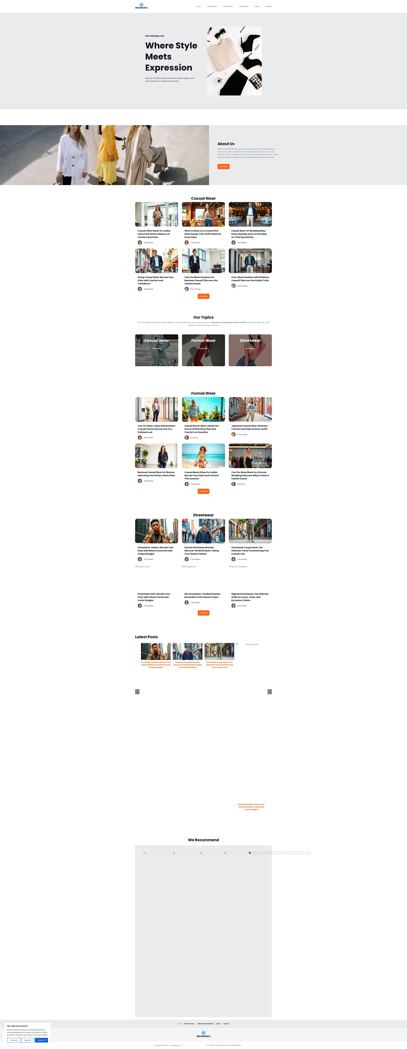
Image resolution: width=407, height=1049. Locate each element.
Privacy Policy (189, 1024)
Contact (269, 6)
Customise (14, 1040)
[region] (27, 1033)
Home (199, 6)
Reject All (27, 1040)
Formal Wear (228, 6)
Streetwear (244, 6)
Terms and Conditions (205, 1024)
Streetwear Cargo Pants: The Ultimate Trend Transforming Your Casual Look (155, 665)
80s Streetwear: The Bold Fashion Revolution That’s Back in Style (219, 807)
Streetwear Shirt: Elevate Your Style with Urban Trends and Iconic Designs (187, 807)
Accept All (41, 1040)
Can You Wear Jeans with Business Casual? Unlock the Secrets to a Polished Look (251, 665)
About (257, 6)
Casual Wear (212, 6)
